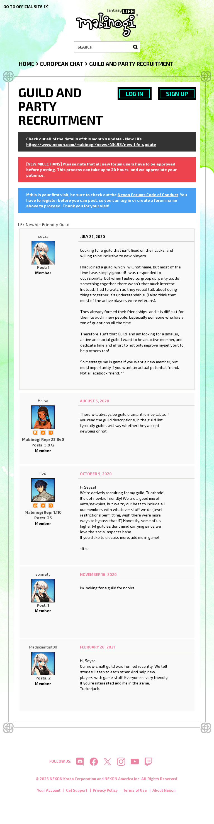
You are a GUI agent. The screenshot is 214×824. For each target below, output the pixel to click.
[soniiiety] (43, 590)
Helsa (43, 400)
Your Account (48, 790)
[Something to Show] (35, 505)
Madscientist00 (43, 647)
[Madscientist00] (43, 663)
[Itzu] (43, 490)
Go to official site (22, 6)
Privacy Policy (105, 790)
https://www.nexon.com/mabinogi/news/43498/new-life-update (91, 144)
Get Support (76, 790)
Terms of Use (135, 790)
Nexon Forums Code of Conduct (148, 194)
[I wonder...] (51, 505)
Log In (135, 93)
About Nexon (164, 790)
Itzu (43, 473)
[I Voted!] (43, 432)
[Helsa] (43, 417)
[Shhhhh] (35, 432)
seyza (43, 236)
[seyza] (43, 253)
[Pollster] (51, 432)
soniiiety (42, 574)
